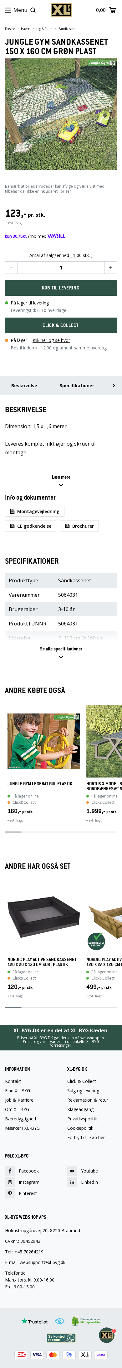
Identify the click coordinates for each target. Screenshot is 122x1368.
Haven (25, 29)
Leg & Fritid (44, 29)
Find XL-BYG (17, 1091)
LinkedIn (89, 1182)
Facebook (29, 1171)
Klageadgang (80, 1109)
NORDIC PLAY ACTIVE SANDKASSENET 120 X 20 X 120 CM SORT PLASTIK (42, 962)
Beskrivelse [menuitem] (24, 385)
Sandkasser (66, 29)
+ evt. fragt (15, 820)
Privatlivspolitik (82, 1119)
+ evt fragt (14, 222)
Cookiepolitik (80, 1128)
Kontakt (13, 1081)
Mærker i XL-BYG (22, 1128)
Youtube (89, 1171)
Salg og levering (83, 1091)
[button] (11, 267)
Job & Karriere (19, 1100)
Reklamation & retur (87, 1100)
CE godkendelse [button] (34, 526)
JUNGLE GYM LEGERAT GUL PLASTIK (40, 784)
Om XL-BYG (17, 1109)
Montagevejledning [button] (38, 511)
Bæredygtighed (20, 1119)
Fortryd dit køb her (86, 1137)
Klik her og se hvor (51, 340)
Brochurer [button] (83, 526)
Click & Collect (81, 1081)
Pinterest (28, 1193)
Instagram (29, 1182)
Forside (10, 29)
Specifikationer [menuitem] (77, 385)
